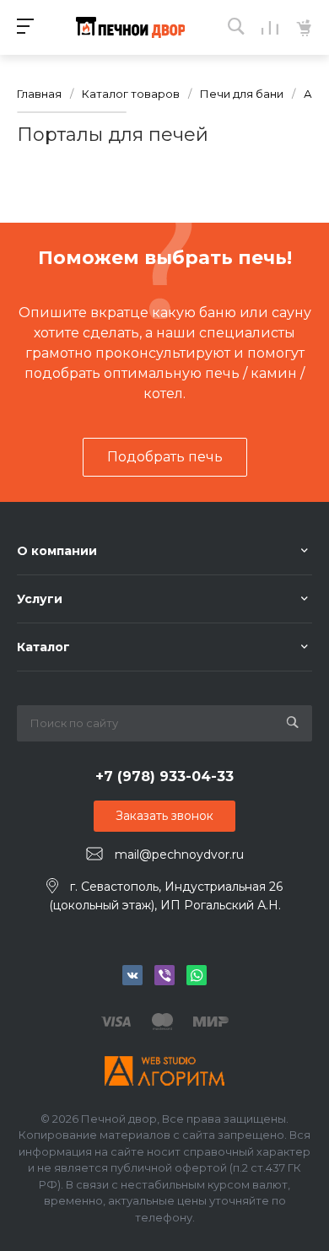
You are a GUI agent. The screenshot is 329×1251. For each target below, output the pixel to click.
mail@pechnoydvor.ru (179, 854)
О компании (57, 550)
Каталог (43, 647)
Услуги (39, 599)
